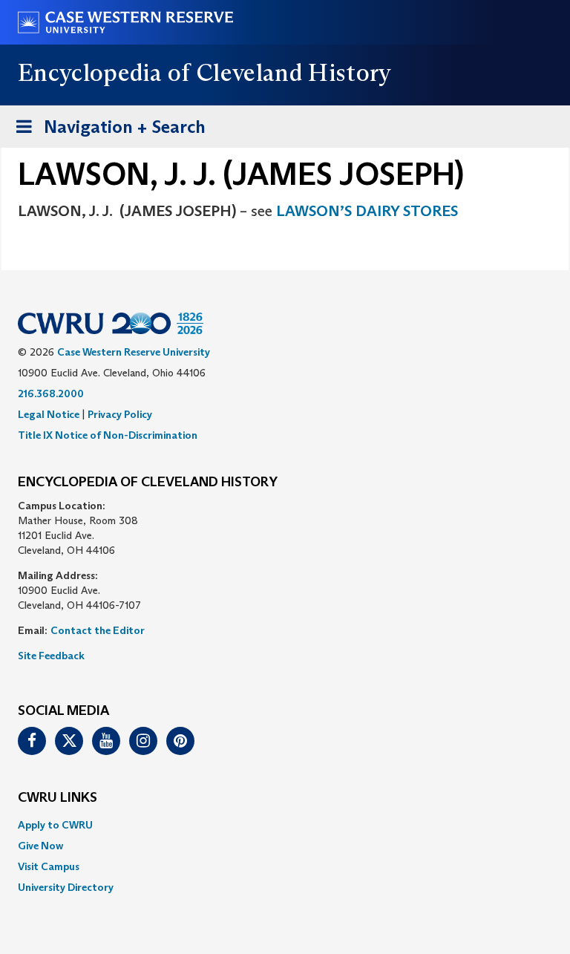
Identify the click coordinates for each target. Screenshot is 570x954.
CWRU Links (57, 798)
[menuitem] (285, 824)
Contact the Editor (97, 630)
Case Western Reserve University (133, 352)
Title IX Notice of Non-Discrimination (107, 435)
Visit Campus (48, 866)
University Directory (66, 887)
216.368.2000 (51, 393)
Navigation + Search (106, 131)
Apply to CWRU (55, 825)
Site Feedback (51, 655)
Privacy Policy (120, 414)
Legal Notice (48, 414)
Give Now (40, 845)
